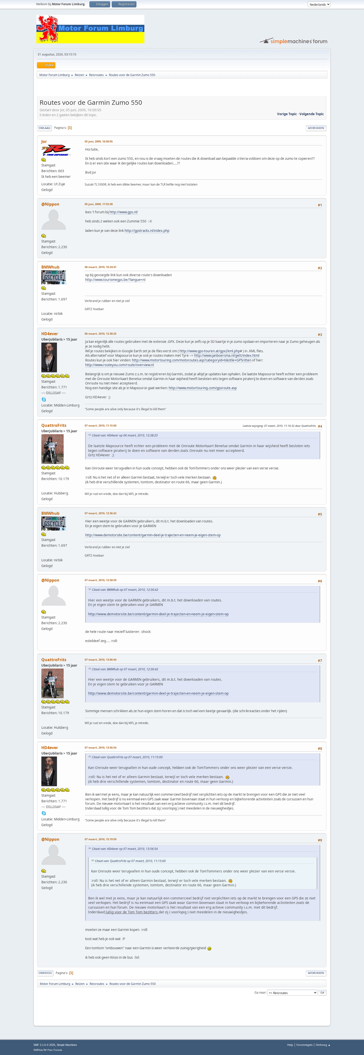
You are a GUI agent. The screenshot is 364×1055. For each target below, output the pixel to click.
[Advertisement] (95, 88)
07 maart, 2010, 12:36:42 (100, 513)
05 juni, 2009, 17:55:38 (99, 204)
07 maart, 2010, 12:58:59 (100, 580)
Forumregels (304, 1045)
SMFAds (38, 1050)
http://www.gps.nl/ (123, 212)
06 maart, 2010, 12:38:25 (100, 333)
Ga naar (260, 992)
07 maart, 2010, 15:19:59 (100, 839)
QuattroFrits (53, 425)
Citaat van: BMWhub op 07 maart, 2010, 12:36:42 (125, 590)
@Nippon (50, 204)
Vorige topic (287, 114)
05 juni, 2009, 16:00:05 (99, 141)
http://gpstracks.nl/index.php (147, 230)
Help (290, 1045)
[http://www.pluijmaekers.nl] (44, 487)
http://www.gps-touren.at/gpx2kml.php (210, 351)
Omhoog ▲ (323, 1045)
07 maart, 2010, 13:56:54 (100, 747)
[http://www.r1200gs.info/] (44, 307)
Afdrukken (316, 128)
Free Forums (55, 1050)
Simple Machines (67, 1044)
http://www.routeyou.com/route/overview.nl (119, 365)
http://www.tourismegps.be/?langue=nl (115, 279)
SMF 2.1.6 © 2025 (44, 1044)
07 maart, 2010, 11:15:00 (100, 425)
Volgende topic (311, 114)
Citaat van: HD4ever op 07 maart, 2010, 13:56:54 (125, 849)
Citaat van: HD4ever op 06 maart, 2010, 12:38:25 (125, 435)
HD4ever (49, 333)
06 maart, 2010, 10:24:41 (100, 267)
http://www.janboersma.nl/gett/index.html (226, 355)
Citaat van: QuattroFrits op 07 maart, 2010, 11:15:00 (127, 757)
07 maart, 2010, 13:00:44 (100, 659)
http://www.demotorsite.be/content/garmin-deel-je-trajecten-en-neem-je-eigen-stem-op (153, 535)
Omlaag (44, 128)
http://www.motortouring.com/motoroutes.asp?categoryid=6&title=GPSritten (191, 360)
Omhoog (45, 973)
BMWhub (50, 267)
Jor (44, 141)
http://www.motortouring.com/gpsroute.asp (203, 388)
